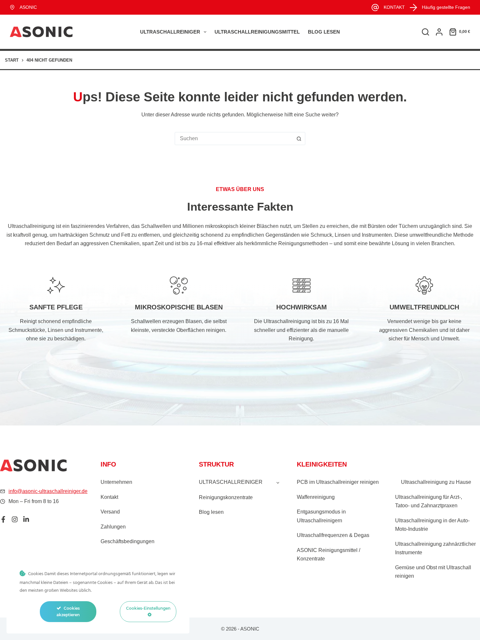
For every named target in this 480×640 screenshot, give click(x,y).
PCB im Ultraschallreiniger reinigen (338, 482)
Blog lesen (324, 32)
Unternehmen (116, 482)
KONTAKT (394, 7)
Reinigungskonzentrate (226, 497)
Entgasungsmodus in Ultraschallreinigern (321, 516)
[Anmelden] (439, 32)
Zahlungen (113, 526)
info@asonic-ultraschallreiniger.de (48, 491)
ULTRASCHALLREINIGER (170, 32)
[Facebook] (3, 519)
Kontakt (109, 497)
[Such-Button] (299, 138)
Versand (110, 511)
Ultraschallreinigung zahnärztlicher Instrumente (435, 548)
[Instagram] (14, 519)
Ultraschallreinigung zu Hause (436, 482)
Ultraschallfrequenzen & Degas (333, 535)
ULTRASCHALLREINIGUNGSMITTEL (257, 32)
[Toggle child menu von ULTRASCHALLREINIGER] (278, 482)
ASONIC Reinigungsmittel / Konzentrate (328, 554)
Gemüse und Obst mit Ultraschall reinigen (433, 572)
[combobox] (234, 138)
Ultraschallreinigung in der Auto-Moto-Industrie (432, 525)
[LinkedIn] (26, 519)
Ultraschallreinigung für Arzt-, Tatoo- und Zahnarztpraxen (428, 501)
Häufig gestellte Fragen (446, 7)
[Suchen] (425, 32)
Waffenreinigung (316, 497)
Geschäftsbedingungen (127, 541)
